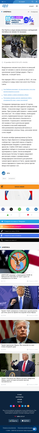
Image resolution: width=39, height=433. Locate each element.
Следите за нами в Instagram (13, 226)
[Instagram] (14, 406)
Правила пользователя (9, 427)
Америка (34, 12)
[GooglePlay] (13, 421)
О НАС (19, 394)
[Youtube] (19, 406)
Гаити (4, 178)
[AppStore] (25, 421)
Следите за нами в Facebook (13, 235)
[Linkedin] (25, 406)
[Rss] (28, 406)
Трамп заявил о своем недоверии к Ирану (16, 94)
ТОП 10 (19, 402)
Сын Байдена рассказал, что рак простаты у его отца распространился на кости (19, 90)
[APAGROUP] (19, 416)
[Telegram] (22, 406)
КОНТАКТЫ (19, 397)
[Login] (36, 2)
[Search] (32, 2)
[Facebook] (11, 406)
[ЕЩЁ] (36, 6)
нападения (12, 178)
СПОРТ (31, 6)
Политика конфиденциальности (27, 427)
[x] (17, 406)
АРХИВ (19, 399)
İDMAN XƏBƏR (19, 187)
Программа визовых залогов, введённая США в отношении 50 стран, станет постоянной (17, 99)
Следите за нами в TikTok (12, 231)
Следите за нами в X (11, 240)
